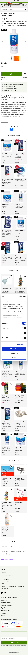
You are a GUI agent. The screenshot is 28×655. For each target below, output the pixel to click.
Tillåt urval (14, 353)
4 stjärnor (6, 546)
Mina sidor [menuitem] (4, 613)
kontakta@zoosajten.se (10, 575)
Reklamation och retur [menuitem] (7, 605)
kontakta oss (4, 588)
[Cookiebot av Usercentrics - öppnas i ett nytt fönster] (19, 296)
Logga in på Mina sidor (7, 559)
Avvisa (14, 357)
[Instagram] (5, 593)
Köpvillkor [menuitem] (3, 608)
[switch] (24, 328)
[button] (2, 5)
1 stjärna (2, 546)
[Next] (25, 41)
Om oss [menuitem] (3, 615)
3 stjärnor (5, 546)
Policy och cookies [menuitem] (5, 602)
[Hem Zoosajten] (12, 5)
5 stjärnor (8, 546)
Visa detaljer (20, 344)
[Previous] (3, 41)
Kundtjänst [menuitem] (4, 600)
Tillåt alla (14, 348)
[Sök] (25, 9)
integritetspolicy (23, 645)
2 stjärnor (3, 546)
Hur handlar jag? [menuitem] (5, 610)
